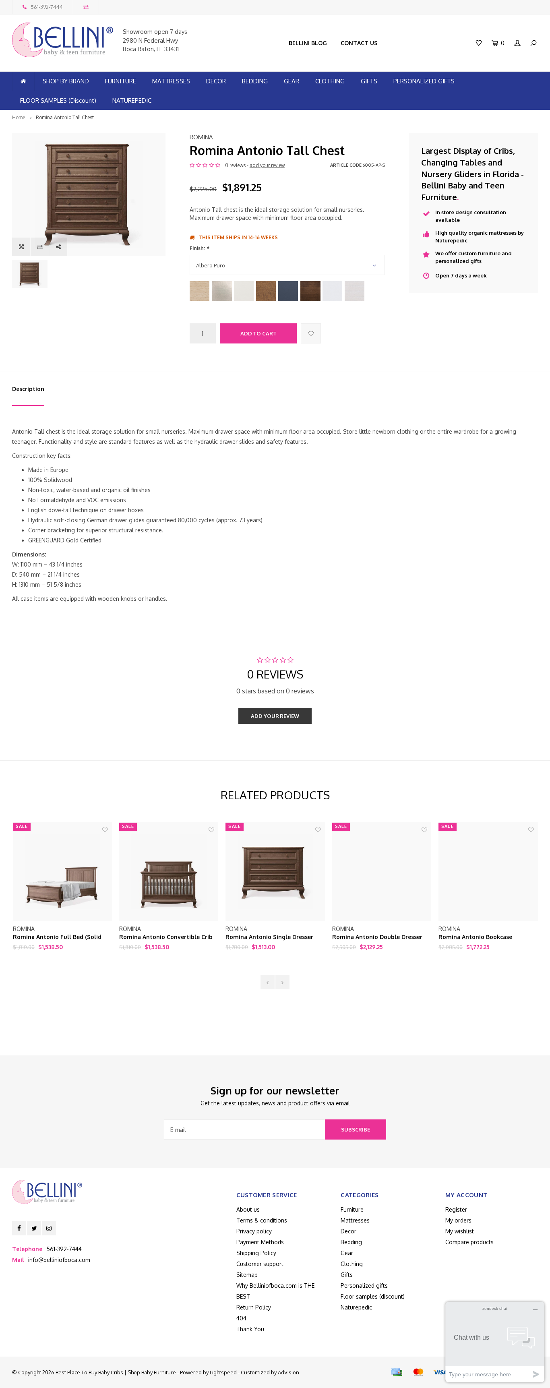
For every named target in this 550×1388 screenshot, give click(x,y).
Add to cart (258, 333)
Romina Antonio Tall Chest (65, 117)
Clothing (352, 1263)
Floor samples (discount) (373, 1296)
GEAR (291, 81)
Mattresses (355, 1220)
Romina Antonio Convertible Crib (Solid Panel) (166, 937)
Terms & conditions (261, 1220)
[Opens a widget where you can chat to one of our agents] (494, 1342)
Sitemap (247, 1274)
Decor (348, 1231)
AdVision (288, 1372)
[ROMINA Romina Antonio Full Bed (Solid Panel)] (62, 871)
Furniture (352, 1209)
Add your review (275, 716)
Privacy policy (254, 1231)
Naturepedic (356, 1307)
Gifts (347, 1274)
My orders (458, 1220)
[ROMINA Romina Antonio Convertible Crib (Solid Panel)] (168, 871)
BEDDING (255, 81)
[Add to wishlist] (311, 333)
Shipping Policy (256, 1252)
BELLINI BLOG (308, 42)
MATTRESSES (171, 81)
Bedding (351, 1242)
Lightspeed (223, 1372)
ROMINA (201, 137)
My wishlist (459, 1231)
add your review (267, 165)
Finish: (199, 248)
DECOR (216, 81)
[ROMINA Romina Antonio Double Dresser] (381, 871)
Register (456, 1209)
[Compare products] (86, 7)
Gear (347, 1252)
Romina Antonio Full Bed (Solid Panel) (57, 937)
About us (248, 1209)
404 (241, 1318)
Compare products (469, 1242)
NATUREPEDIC (131, 100)
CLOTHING (330, 81)
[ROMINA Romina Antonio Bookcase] (488, 871)
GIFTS (369, 81)
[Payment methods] (396, 1372)
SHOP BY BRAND (66, 81)
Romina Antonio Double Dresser (377, 936)
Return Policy (253, 1307)
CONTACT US (359, 42)
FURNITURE (120, 81)
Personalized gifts (364, 1285)
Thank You (250, 1329)
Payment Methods (260, 1242)
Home (18, 117)
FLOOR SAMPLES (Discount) (58, 100)
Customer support (259, 1263)
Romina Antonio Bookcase (475, 936)
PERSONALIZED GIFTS (424, 81)
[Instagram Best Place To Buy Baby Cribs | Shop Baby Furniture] (49, 1228)
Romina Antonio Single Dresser (269, 936)
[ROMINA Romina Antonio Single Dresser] (275, 871)
